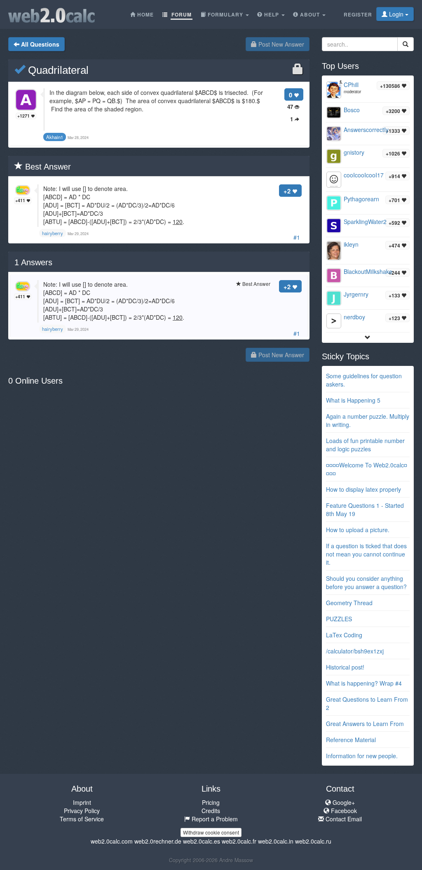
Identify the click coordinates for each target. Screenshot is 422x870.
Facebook (343, 810)
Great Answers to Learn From (365, 723)
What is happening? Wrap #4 (364, 683)
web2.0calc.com (112, 841)
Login (396, 14)
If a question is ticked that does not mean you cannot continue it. (366, 554)
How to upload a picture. (357, 530)
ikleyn (351, 244)
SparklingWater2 (365, 221)
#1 (296, 237)
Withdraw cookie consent (211, 832)
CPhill (351, 84)
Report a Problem (214, 819)
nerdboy (354, 317)
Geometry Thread (349, 603)
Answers (33, 262)
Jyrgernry (356, 294)
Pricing (211, 802)
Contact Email (343, 819)
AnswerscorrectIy (366, 129)
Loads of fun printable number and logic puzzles (365, 444)
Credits (211, 810)
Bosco (352, 110)
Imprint (82, 802)
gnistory (354, 152)
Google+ (343, 802)
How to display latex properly (363, 489)
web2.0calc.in (275, 841)
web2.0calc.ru (313, 841)
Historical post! (345, 667)
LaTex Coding (344, 635)
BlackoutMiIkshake (368, 271)
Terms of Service (82, 819)
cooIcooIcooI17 (364, 175)
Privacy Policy (82, 810)
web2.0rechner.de (157, 841)
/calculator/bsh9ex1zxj (355, 651)
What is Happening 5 (353, 400)
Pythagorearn (361, 199)
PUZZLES (339, 619)
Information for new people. (362, 756)
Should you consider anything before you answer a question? (366, 582)
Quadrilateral (57, 70)
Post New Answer (280, 44)
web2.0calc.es (201, 841)
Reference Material (351, 740)
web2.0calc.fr (239, 841)
